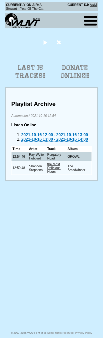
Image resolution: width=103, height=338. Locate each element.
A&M (93, 5)
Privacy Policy (83, 332)
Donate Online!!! (75, 72)
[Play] (45, 42)
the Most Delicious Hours (53, 168)
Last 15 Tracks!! (30, 72)
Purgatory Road (54, 156)
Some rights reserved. (60, 332)
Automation (19, 116)
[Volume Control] (59, 42)
